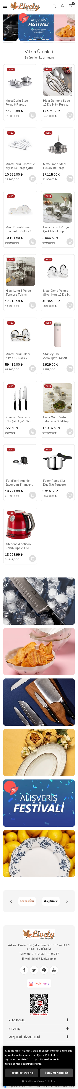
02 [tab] (34, 39)
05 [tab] (47, 39)
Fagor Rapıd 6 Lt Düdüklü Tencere (54, 482)
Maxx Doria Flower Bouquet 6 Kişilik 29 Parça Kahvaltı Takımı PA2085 (20, 229)
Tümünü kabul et (56, 1072)
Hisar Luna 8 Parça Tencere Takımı (18, 292)
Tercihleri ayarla (22, 1072)
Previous (10, 901)
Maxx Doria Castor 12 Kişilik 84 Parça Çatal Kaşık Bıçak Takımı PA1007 (20, 166)
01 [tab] (30, 39)
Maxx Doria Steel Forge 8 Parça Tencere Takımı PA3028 (17, 102)
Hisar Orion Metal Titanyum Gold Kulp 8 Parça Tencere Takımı (57, 419)
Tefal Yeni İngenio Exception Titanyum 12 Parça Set (19, 482)
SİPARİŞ (14, 1029)
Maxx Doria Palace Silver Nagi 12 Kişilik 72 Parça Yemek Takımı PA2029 (56, 292)
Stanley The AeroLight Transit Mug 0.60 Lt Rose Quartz (55, 356)
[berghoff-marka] (33, 901)
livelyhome (42, 983)
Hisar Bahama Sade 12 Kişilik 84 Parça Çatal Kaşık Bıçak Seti (57, 102)
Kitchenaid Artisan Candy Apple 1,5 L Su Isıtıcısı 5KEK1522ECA (20, 546)
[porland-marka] (57, 901)
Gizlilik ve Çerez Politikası (40, 1081)
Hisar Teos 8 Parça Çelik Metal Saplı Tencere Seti (56, 229)
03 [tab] (39, 39)
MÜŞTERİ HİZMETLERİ (24, 1037)
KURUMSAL (17, 1020)
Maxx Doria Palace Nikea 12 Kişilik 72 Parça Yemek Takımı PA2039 (19, 356)
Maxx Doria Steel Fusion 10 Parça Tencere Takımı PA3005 (54, 166)
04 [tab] (43, 39)
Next (67, 901)
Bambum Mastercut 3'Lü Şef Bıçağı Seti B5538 (19, 419)
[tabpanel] (39, 28)
